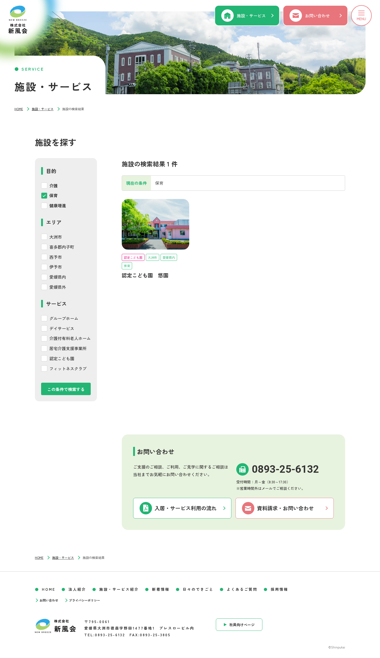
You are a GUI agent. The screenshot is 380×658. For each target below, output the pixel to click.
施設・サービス (251, 15)
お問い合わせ (317, 15)
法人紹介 (77, 589)
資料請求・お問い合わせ (285, 508)
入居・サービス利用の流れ (186, 508)
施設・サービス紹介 (119, 589)
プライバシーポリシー (84, 600)
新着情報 (161, 589)
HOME (18, 109)
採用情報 (279, 589)
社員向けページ (242, 624)
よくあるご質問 (242, 589)
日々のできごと (198, 589)
